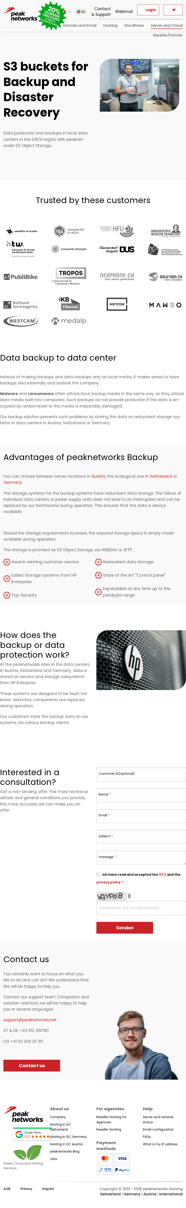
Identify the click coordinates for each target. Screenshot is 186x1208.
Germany (12, 482)
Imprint (48, 1188)
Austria (98, 476)
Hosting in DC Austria (66, 1144)
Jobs (53, 1159)
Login (150, 9)
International (171, 1194)
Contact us (32, 1065)
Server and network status (158, 1119)
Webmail (124, 11)
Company (58, 1117)
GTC (162, 874)
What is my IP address (160, 1144)
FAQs (147, 1136)
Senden (125, 928)
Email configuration (158, 1129)
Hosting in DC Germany (68, 1136)
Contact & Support (101, 11)
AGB (6, 1188)
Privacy (26, 1188)
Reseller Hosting (108, 1129)
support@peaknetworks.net (29, 1020)
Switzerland (161, 476)
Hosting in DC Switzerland (60, 1127)
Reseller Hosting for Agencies (111, 1119)
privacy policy (108, 882)
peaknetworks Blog (64, 1151)
